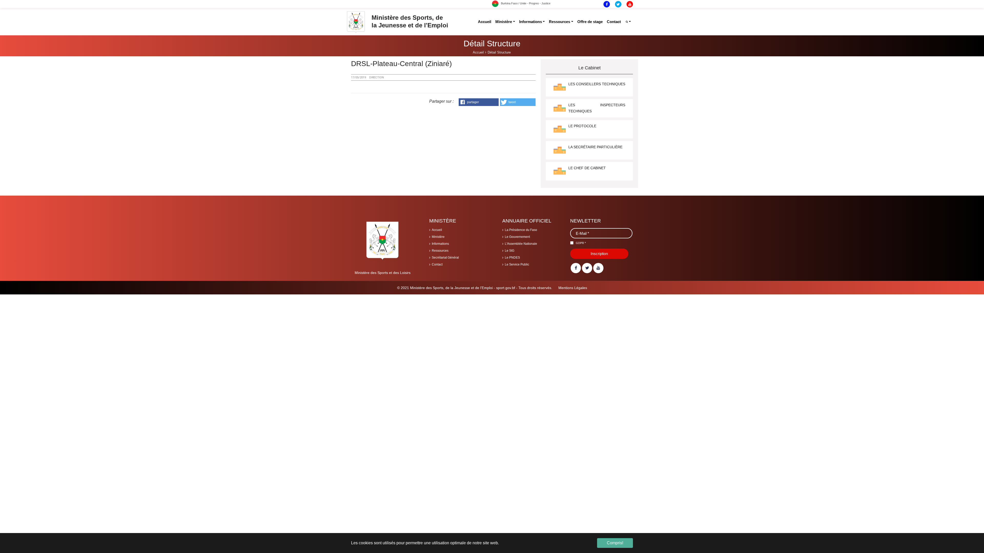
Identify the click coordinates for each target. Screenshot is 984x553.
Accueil (437, 230)
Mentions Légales (572, 288)
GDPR (581, 242)
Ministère (438, 237)
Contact (437, 264)
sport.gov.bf (505, 288)
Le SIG (509, 250)
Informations (440, 244)
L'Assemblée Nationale (521, 244)
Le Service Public (517, 264)
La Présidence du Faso (521, 230)
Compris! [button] (615, 543)
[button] (479, 102)
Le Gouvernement (517, 237)
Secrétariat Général (445, 257)
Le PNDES (512, 257)
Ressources (440, 250)
